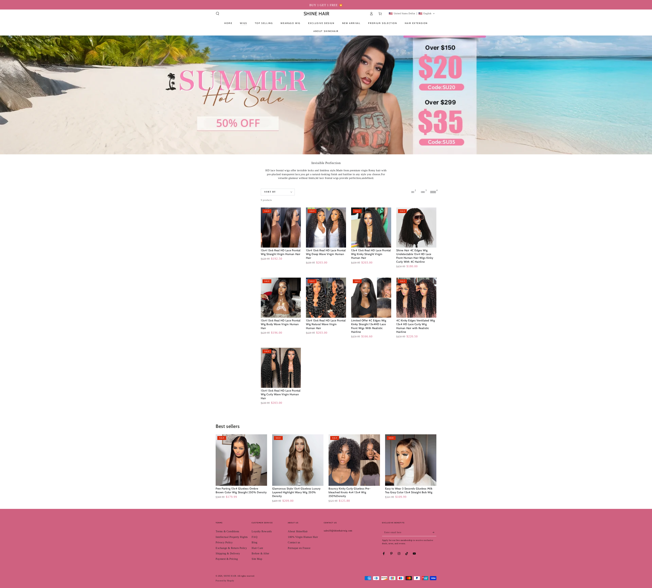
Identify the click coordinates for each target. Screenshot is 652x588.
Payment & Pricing (227, 558)
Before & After (260, 553)
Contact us (294, 542)
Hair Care (257, 548)
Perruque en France (299, 548)
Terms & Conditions (227, 531)
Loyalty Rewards (262, 531)
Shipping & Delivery (228, 553)
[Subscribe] (434, 532)
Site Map (257, 558)
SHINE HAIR (230, 576)
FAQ (254, 537)
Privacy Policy (224, 542)
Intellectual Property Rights (232, 537)
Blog (254, 542)
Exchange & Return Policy (231, 548)
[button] (217, 13)
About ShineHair (298, 531)
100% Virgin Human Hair (303, 537)
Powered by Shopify (225, 581)
